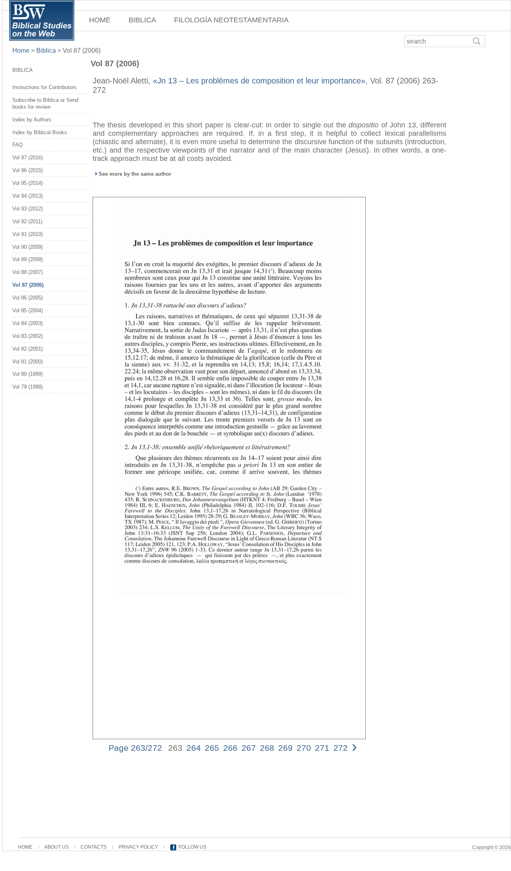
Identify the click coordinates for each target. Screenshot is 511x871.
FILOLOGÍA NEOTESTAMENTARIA (231, 20)
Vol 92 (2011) (27, 221)
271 (322, 747)
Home (21, 50)
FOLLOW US (192, 847)
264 (193, 747)
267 (249, 747)
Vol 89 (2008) (27, 259)
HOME (100, 20)
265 (212, 747)
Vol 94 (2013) (27, 196)
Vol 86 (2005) (27, 298)
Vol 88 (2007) (27, 272)
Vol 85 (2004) (27, 310)
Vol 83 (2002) (27, 336)
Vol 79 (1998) (27, 387)
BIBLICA (142, 20)
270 (304, 747)
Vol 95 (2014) (27, 183)
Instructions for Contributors (44, 87)
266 (230, 747)
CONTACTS (94, 847)
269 (285, 747)
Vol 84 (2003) (27, 323)
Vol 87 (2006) (28, 285)
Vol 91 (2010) (27, 234)
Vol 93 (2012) (27, 209)
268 (267, 747)
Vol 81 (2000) (27, 362)
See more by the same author (135, 174)
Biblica (46, 50)
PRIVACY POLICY (138, 847)
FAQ (17, 145)
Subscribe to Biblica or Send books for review (45, 103)
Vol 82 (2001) (27, 349)
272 (340, 747)
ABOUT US (56, 847)
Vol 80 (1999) (27, 374)
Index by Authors (31, 120)
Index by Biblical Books (39, 132)
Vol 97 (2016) (27, 158)
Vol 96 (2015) (27, 170)
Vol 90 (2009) (27, 247)
